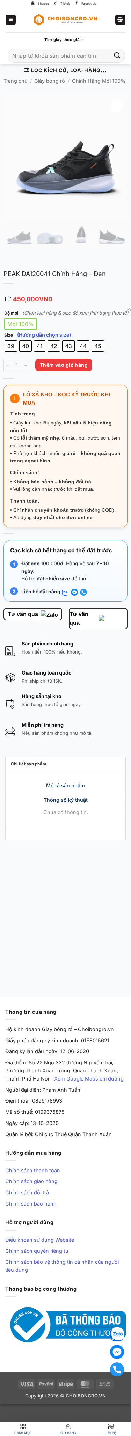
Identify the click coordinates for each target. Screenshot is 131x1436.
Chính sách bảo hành (31, 1204)
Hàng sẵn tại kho (41, 696)
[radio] (20, 324)
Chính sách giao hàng (31, 1181)
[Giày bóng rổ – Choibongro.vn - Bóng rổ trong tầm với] (66, 19)
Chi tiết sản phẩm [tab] (28, 763)
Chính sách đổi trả (27, 1192)
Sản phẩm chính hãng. (48, 644)
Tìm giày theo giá (62, 39)
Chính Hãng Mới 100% (98, 81)
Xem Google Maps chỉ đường (89, 1079)
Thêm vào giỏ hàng (64, 365)
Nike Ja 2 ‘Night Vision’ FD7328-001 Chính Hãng (98, 939)
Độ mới (11, 313)
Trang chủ (15, 81)
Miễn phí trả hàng (43, 725)
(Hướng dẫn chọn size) (44, 335)
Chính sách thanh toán (32, 1170)
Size (8, 335)
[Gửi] (117, 55)
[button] (11, 20)
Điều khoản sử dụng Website (39, 1240)
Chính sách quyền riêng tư (36, 1251)
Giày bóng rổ (49, 81)
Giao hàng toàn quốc (46, 673)
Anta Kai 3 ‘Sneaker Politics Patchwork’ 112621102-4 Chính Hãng (26, 951)
